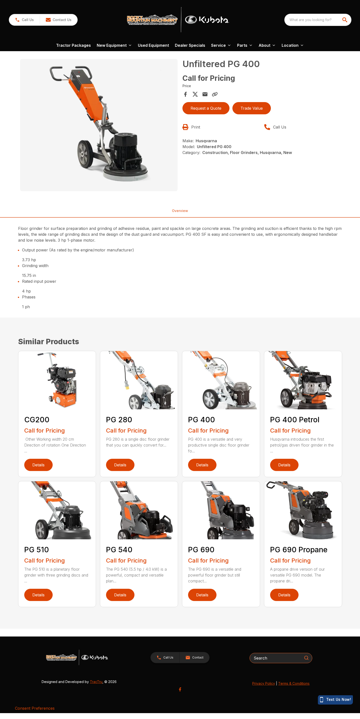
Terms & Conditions (294, 683)
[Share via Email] (205, 94)
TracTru (96, 682)
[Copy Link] (215, 94)
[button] (24, 19)
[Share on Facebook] (185, 94)
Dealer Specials (190, 45)
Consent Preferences (35, 708)
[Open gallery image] (99, 125)
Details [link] (38, 464)
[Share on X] (195, 94)
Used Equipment (153, 45)
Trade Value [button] (251, 108)
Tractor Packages (73, 45)
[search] (345, 19)
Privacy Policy (263, 683)
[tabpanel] (99, 126)
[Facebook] (180, 689)
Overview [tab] (180, 211)
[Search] (306, 657)
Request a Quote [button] (206, 108)
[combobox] (318, 20)
